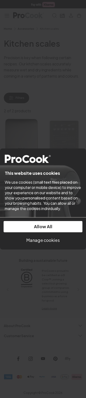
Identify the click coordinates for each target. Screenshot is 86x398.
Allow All (43, 226)
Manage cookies (43, 240)
